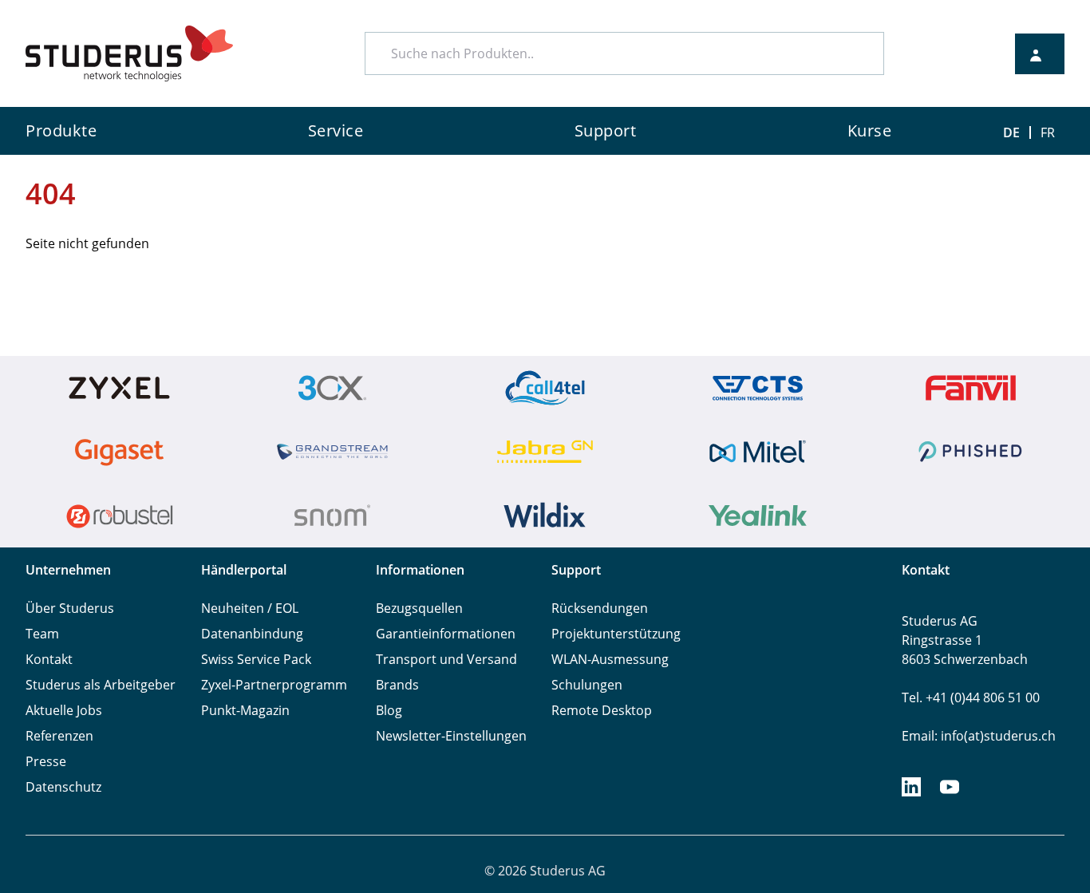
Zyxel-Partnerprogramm (274, 684)
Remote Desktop (601, 710)
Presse (46, 761)
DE (1011, 132)
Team (42, 633)
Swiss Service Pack (256, 659)
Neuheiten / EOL (249, 608)
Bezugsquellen (419, 608)
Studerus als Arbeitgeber (101, 684)
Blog (389, 710)
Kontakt (49, 659)
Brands (397, 684)
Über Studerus (70, 608)
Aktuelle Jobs (64, 710)
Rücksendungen (599, 608)
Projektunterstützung (616, 633)
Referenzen (59, 736)
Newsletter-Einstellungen (451, 736)
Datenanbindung (252, 633)
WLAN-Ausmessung (610, 659)
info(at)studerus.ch (998, 736)
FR (1048, 132)
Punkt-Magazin (245, 710)
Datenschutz (63, 787)
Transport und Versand (446, 659)
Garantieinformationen (445, 633)
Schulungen (586, 684)
